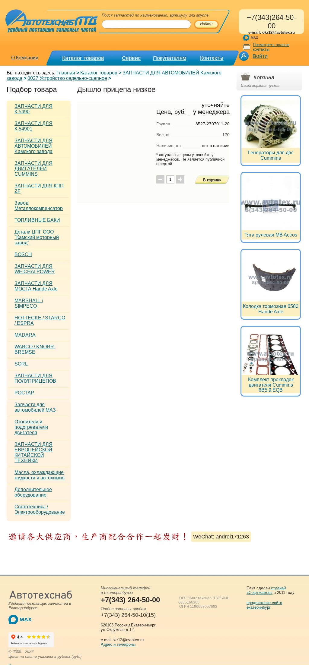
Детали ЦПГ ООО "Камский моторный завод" (36, 237)
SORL (21, 363)
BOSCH (23, 254)
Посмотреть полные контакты (271, 47)
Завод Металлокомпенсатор (38, 205)
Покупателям (169, 58)
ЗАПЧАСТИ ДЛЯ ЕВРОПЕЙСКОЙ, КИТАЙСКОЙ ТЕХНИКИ (33, 452)
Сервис (131, 58)
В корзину (212, 180)
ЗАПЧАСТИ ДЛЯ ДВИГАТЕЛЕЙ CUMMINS (33, 169)
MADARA (25, 334)
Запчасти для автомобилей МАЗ (35, 407)
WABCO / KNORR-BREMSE (35, 349)
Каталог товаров (83, 58)
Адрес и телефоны (118, 644)
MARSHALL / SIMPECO (28, 303)
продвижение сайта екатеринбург (264, 605)
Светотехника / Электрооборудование (39, 509)
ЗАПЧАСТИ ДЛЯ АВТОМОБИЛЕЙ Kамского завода (33, 146)
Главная (65, 72)
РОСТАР (24, 392)
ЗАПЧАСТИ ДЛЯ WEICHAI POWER (34, 269)
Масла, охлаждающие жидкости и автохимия (39, 475)
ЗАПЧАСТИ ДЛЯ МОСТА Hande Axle (36, 286)
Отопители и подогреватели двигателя (31, 427)
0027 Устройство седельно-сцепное (67, 78)
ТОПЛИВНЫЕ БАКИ (37, 220)
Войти (260, 56)
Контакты (211, 58)
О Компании (24, 57)
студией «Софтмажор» (266, 590)
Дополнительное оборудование (33, 492)
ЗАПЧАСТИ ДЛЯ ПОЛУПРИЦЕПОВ (35, 378)
